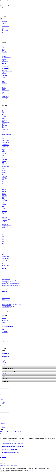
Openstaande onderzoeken (5, 61)
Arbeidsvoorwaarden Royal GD (6, 298)
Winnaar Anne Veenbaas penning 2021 (6, 307)
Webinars (3, 241)
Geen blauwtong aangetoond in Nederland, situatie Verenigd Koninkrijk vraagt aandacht (13, 440)
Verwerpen (3, 128)
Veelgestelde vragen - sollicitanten (6, 300)
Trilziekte (3, 202)
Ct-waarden (3, 77)
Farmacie (3, 81)
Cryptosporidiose (4, 152)
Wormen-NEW (3, 131)
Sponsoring (3, 294)
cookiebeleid (31, 470)
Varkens (3, 233)
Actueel (3, 22)
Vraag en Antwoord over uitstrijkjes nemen (7, 130)
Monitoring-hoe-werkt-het (5, 224)
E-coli (2, 157)
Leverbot (3, 50)
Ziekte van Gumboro (4, 211)
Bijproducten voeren (4, 111)
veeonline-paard (4, 59)
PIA (2, 184)
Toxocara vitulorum (4, 200)
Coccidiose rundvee (4, 150)
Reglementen (3, 321)
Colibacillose (3, 151)
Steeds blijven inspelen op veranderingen (7, 284)
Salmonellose (3, 193)
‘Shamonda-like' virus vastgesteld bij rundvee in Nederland (9, 449)
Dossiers (3, 239)
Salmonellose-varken (4, 195)
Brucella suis (3, 143)
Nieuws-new (3, 243)
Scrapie (3, 198)
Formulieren (4, 318)
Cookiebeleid (9, 465)
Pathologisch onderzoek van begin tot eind (7, 71)
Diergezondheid (4, 93)
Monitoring (3, 221)
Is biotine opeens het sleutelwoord (6, 279)
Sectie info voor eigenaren (5, 72)
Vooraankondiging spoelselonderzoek (6, 322)
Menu (1, 18)
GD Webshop (3, 402)
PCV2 (2, 183)
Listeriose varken (4, 170)
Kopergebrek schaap (4, 167)
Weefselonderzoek (4, 73)
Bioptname (3, 112)
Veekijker (3, 228)
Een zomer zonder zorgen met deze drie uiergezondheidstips (9, 280)
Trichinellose (3, 201)
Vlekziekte (3, 206)
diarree (2, 114)
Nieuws (3, 238)
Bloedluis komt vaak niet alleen (5, 140)
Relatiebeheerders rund (4, 331)
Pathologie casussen (4, 70)
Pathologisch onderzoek (5, 30)
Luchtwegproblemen (4, 171)
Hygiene (3, 119)
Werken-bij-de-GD (4, 373)
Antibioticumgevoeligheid (5, 98)
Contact (3, 24)
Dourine (3, 155)
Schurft (3, 197)
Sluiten (1, 19)
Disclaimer (13, 465)
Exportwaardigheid (4, 116)
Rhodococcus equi (4, 189)
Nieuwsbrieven (3, 240)
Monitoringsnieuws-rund (5, 227)
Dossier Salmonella (4, 259)
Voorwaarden (15, 465)
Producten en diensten (4, 21)
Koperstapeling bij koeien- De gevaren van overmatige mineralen (9, 282)
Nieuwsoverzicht (2, 455)
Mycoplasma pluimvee (4, 176)
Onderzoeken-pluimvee (4, 217)
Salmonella (3, 192)
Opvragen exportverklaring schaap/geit (6, 57)
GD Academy (3, 29)
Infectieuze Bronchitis (4, 163)
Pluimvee (3, 47)
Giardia (3, 162)
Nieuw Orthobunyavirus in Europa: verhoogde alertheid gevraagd (10, 452)
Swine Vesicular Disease (5, 199)
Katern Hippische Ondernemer (5, 265)
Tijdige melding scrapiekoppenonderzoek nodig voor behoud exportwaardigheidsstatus (13, 446)
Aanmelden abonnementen (5, 320)
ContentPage (3, 147)
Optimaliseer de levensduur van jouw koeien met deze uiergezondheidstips (11, 283)
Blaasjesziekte (3, 139)
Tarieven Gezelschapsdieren (5, 90)
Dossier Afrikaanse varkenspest (5, 256)
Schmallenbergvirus (4, 196)
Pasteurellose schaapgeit (5, 182)
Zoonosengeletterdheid (4, 220)
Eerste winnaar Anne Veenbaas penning (6, 305)
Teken (2, 126)
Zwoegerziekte (3, 213)
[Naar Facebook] (1, 464)
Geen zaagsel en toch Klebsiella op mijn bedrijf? (7, 281)
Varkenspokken (4, 204)
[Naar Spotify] (4, 464)
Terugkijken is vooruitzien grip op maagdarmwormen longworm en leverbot (11, 285)
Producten (3, 28)
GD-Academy (3, 376)
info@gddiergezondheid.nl (3, 457)
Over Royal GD (4, 23)
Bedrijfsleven (3, 31)
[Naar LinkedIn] (0, 464)
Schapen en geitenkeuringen (5, 124)
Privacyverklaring (6, 465)
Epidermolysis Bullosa (4, 159)
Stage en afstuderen (4, 299)
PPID (2, 185)
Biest (2, 110)
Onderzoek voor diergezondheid (6, 219)
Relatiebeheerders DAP (5, 332)
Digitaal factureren (4, 91)
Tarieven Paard (3, 89)
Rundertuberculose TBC (5, 191)
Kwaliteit (3, 293)
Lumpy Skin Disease (4, 257)
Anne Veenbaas (4, 301)
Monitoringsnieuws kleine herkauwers (6, 225)
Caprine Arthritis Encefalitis (5, 144)
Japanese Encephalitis (4, 165)
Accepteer (7, 471)
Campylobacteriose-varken (5, 146)
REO (2, 187)
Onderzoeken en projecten (5, 97)
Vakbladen (3, 263)
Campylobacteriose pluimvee (5, 145)
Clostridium (3, 149)
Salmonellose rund (4, 194)
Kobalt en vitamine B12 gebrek (5, 166)
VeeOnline (3, 53)
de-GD (3, 379)
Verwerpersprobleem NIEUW (5, 129)
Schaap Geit (3, 48)
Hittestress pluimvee (4, 117)
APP (2, 137)
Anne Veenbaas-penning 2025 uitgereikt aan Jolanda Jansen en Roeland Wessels (11, 304)
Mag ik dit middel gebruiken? (5, 122)
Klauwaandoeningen (4, 120)
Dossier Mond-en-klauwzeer (5, 258)
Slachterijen (3, 82)
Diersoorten (4, 362)
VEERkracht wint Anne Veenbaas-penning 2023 (8, 306)
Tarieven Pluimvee (4, 88)
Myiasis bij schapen (4, 178)
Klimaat (3, 121)
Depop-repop (3, 113)
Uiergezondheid (4, 127)
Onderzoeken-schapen (4, 218)
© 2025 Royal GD (2, 465)
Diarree (3, 154)
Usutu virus (3, 203)
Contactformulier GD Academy (5, 65)
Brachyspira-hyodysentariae (5, 142)
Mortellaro (3, 173)
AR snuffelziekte (4, 138)
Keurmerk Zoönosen (4, 51)
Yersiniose (3, 209)
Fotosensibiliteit (4, 161)
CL (2, 148)
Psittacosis (3, 186)
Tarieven (3, 32)
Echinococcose (3, 156)
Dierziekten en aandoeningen (5, 96)
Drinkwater (3, 115)
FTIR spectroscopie (4, 52)
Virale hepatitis (3, 205)
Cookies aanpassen (3, 471)
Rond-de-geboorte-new (4, 132)
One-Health (3, 123)
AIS (2, 136)
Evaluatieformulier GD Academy (6, 66)
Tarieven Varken (4, 87)
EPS (2, 160)
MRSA (3, 174)
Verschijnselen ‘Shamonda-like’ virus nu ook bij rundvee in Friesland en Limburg (12, 443)
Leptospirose (3, 168)
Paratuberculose (4, 180)
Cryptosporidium (4, 153)
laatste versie (37, 468)
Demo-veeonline (4, 56)
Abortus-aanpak (4, 109)
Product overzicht (4, 75)
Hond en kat (3, 49)
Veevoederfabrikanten (4, 83)
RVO (2, 229)
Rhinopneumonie (4, 188)
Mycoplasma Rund (4, 177)
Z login (3, 92)
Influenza (3, 164)
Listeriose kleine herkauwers (5, 169)
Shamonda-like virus (4, 260)
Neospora (3, 179)
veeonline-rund (3, 60)
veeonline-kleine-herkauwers (5, 58)
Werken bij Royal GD (4, 291)
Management (4, 106)
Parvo (2, 181)
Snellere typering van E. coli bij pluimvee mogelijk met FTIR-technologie (11, 431)
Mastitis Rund (3, 172)
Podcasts (3, 274)
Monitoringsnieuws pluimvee (5, 226)
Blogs (2, 242)
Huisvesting (3, 118)
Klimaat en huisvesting (4, 125)
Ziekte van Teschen (4, 212)
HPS (2, 210)
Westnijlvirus (3, 208)
